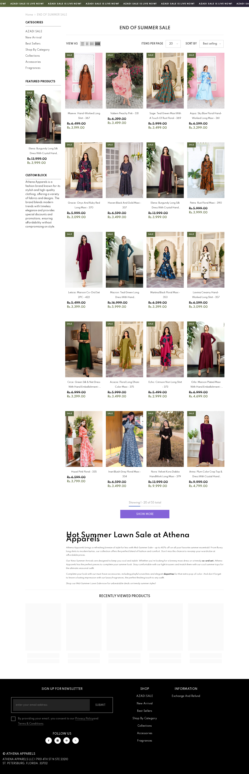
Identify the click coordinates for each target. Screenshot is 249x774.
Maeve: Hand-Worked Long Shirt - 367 (84, 115)
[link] (43, 655)
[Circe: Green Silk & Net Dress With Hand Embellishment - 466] (83, 349)
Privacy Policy (84, 718)
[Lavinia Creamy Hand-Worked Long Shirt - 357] (205, 260)
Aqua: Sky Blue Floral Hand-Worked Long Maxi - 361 (206, 115)
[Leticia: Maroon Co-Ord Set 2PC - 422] (83, 260)
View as (72, 43)
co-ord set (207, 561)
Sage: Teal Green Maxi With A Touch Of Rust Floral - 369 (165, 115)
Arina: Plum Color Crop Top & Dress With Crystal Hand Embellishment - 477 (205, 475)
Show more (145, 514)
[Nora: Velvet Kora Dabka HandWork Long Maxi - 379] (165, 439)
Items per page (152, 43)
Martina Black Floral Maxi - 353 (165, 294)
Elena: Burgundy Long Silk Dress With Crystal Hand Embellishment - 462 (43, 151)
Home (29, 15)
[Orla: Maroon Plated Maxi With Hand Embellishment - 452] (205, 349)
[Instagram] (57, 740)
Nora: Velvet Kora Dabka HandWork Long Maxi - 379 (165, 474)
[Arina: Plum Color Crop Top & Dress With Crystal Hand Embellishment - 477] (205, 439)
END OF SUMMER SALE (52, 15)
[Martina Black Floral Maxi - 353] (165, 260)
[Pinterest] (66, 740)
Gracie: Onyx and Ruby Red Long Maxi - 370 (84, 205)
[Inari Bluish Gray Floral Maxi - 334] (124, 439)
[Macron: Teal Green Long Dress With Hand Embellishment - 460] (124, 260)
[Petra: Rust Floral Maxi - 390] (205, 170)
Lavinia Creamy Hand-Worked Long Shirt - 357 (206, 294)
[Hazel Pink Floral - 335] (83, 439)
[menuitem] (43, 32)
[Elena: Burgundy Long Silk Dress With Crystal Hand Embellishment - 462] (43, 117)
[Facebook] (48, 740)
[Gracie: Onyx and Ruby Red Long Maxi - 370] (83, 170)
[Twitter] (75, 740)
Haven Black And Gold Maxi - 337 (124, 205)
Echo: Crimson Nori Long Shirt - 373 (165, 384)
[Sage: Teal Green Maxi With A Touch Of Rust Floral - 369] (165, 81)
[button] (82, 44)
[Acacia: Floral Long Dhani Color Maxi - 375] (124, 349)
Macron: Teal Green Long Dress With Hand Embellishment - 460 (124, 295)
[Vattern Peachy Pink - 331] (124, 81)
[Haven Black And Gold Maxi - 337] (124, 170)
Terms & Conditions (30, 723)
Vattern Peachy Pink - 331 (124, 113)
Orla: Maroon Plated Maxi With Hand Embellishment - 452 (205, 385)
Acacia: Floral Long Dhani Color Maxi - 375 (124, 384)
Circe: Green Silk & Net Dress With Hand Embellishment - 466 (83, 385)
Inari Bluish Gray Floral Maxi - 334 (124, 474)
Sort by (191, 43)
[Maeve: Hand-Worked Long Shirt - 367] (83, 81)
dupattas (169, 574)
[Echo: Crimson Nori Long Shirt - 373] (165, 349)
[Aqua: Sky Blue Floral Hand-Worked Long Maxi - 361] (205, 81)
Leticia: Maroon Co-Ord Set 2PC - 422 (84, 294)
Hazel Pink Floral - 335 (84, 472)
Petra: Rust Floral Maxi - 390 (206, 203)
